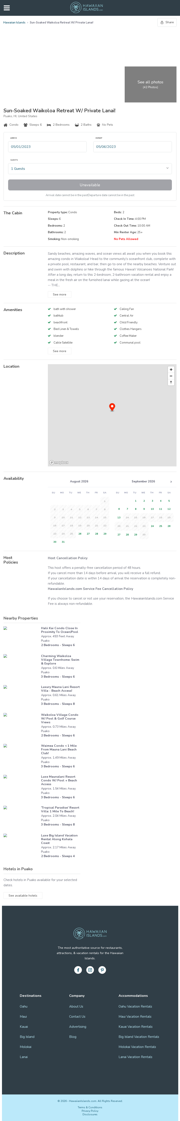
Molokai (25, 1047)
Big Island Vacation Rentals (139, 1037)
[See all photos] (63, 65)
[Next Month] (171, 481)
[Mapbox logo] (58, 462)
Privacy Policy (90, 1111)
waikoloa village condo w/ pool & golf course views (59, 718)
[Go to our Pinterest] (102, 970)
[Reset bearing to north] (171, 382)
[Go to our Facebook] (78, 970)
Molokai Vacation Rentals (137, 1047)
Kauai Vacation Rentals (136, 1026)
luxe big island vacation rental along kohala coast (59, 839)
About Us (76, 1006)
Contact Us (77, 1016)
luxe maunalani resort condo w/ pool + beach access (59, 780)
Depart (98, 138)
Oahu (23, 1006)
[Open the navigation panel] (6, 8)
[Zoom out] (171, 376)
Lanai (24, 1057)
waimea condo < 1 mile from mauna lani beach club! (59, 749)
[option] (79, 533)
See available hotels (23, 896)
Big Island (27, 1037)
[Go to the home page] (86, 8)
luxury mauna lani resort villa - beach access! (60, 689)
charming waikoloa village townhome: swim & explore (60, 659)
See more (59, 294)
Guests (14, 160)
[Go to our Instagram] (90, 970)
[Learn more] (21, 638)
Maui (23, 1016)
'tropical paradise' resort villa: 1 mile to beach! (60, 809)
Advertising (77, 1026)
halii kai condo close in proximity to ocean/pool (59, 630)
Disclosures (90, 1114)
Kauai (24, 1026)
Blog (72, 1037)
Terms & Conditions (90, 1107)
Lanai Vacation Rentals (135, 1057)
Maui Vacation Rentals (135, 1016)
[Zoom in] (171, 369)
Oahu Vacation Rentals (135, 1006)
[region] (112, 415)
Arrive (13, 138)
